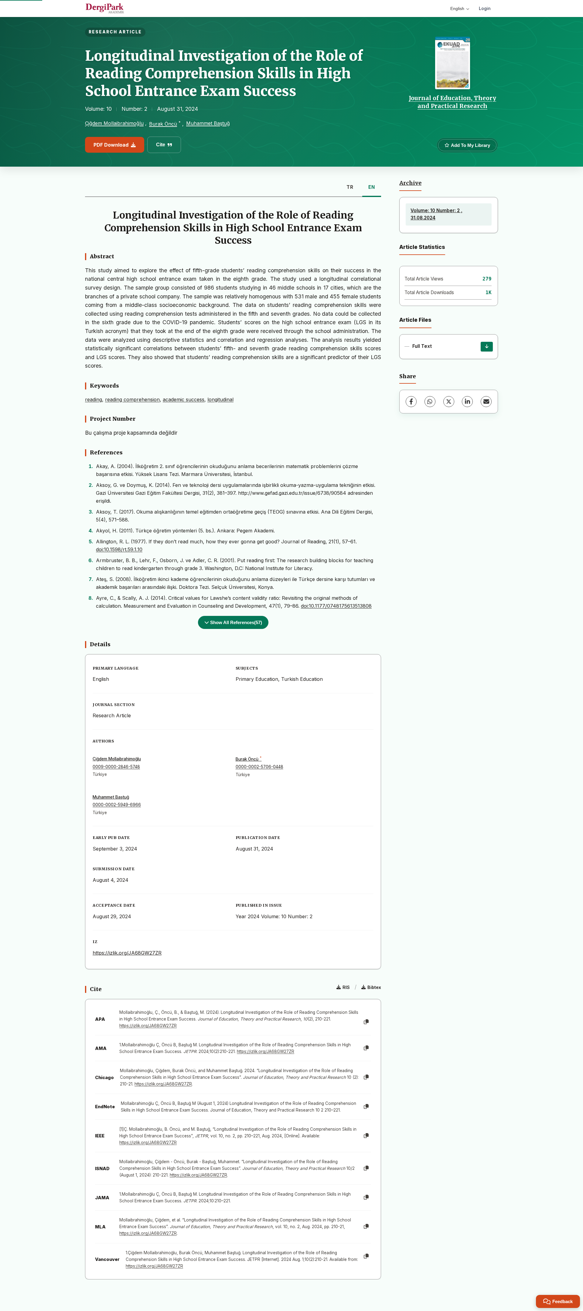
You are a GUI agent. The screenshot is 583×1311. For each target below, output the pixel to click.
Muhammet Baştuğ (208, 123)
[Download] (487, 347)
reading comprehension (132, 399)
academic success (183, 399)
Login (485, 8)
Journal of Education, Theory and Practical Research (452, 102)
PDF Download (111, 145)
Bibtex (374, 987)
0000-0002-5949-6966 (117, 804)
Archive (410, 183)
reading (93, 399)
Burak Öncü (163, 124)
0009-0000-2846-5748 (116, 766)
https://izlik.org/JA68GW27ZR (127, 953)
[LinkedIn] (467, 401)
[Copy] (366, 1022)
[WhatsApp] (429, 401)
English (457, 8)
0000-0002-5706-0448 (259, 766)
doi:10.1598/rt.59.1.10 (119, 549)
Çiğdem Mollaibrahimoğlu (114, 123)
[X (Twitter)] (448, 401)
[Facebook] (411, 401)
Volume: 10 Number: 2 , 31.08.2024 (436, 214)
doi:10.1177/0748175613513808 (336, 606)
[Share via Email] (486, 401)
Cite (160, 144)
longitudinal (220, 399)
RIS (346, 987)
